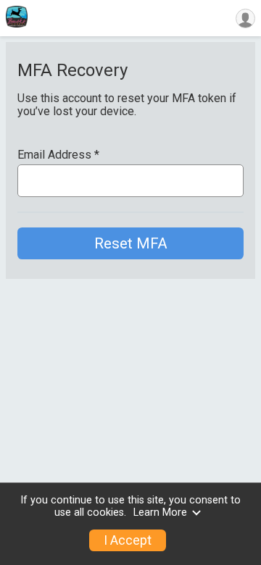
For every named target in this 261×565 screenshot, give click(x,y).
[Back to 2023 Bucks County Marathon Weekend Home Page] (17, 18)
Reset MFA (130, 243)
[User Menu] (245, 18)
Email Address (58, 155)
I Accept (128, 540)
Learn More (160, 512)
